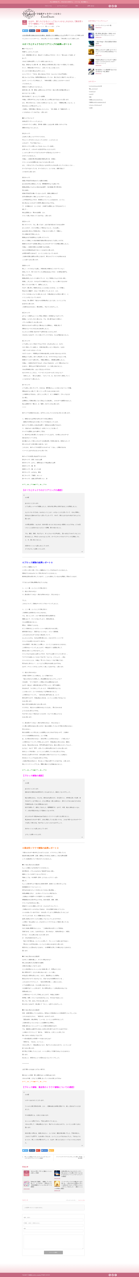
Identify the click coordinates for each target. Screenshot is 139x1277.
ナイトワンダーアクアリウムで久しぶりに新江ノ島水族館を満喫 (69, 1157)
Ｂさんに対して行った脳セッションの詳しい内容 (41, 1172)
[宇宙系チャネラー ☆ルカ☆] (41, 18)
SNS (76, 6)
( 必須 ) (27, 1217)
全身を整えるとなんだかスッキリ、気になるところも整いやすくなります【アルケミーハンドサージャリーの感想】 (72, 1173)
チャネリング (92, 91)
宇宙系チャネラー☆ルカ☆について (97, 102)
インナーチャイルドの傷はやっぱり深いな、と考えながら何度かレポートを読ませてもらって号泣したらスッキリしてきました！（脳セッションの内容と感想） (68, 1185)
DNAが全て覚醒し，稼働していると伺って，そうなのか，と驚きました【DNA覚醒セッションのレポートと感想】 (41, 1184)
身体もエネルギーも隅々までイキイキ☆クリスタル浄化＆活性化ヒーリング (106, 51)
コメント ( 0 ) (81, 1200)
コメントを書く (50, 26)
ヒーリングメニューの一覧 (103, 25)
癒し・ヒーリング (40, 26)
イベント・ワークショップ (95, 105)
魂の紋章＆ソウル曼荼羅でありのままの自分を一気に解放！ (106, 70)
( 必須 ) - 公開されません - (32, 1223)
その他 (90, 107)
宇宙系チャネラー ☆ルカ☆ (34, 1274)
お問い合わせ (90, 6)
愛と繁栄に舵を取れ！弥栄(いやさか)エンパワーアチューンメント (106, 34)
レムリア (91, 94)
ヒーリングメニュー (62, 6)
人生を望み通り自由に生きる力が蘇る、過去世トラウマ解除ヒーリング (43, 35)
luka (59, 26)
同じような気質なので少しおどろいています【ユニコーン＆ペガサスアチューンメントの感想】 (38, 1157)
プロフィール (48, 6)
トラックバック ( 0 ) (70, 1200)
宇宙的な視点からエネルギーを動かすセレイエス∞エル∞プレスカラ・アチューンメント (106, 61)
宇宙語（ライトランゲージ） (96, 99)
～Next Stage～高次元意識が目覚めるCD (106, 42)
